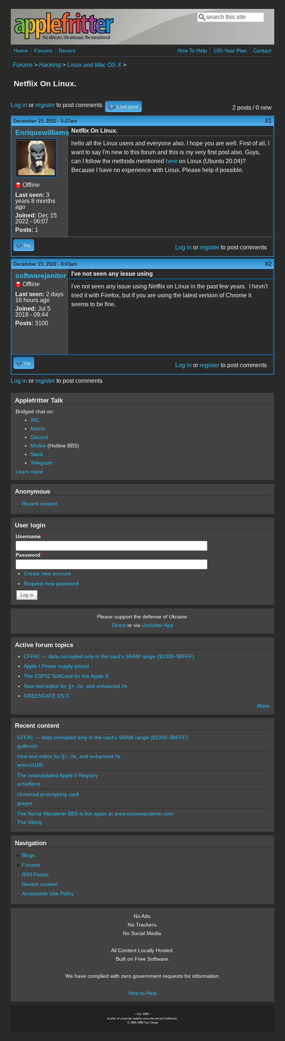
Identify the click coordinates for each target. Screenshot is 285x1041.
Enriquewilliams (42, 132)
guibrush (27, 746)
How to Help (142, 993)
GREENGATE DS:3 (46, 696)
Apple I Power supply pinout (56, 666)
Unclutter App (157, 625)
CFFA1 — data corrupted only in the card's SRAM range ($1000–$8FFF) (109, 656)
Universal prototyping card (48, 794)
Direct (119, 625)
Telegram (41, 463)
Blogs (28, 855)
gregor (25, 803)
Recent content (40, 504)
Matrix (37, 428)
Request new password (51, 583)
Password (30, 555)
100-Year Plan (230, 51)
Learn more (29, 472)
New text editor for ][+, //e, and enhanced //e (75, 686)
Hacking (50, 65)
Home (21, 51)
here (171, 161)
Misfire (38, 446)
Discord (39, 437)
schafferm (28, 784)
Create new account (47, 573)
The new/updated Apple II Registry (57, 775)
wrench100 (30, 765)
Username (30, 536)
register (45, 105)
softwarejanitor (40, 275)
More (263, 706)
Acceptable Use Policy (48, 893)
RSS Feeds (35, 874)
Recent (67, 51)
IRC (34, 420)
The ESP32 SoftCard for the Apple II (66, 676)
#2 (268, 264)
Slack (36, 454)
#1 (268, 121)
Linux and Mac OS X (94, 65)
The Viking (29, 822)
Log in (19, 105)
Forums (43, 51)
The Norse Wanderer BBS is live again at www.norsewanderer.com (95, 814)
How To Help (192, 51)
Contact (262, 51)
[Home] (64, 38)
